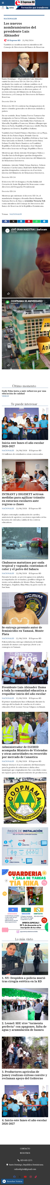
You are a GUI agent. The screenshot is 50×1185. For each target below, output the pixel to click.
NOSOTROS (25, 1153)
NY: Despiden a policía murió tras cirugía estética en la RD (23, 979)
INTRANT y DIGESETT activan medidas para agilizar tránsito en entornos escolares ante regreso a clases (23, 499)
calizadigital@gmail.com (25, 1169)
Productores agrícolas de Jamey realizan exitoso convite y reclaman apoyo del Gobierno (24, 1075)
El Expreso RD (13, 40)
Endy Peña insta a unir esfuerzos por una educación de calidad (24, 392)
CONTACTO (25, 1148)
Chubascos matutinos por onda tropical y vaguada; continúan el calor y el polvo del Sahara (24, 566)
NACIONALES (10, 18)
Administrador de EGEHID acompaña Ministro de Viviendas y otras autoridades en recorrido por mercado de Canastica (24, 752)
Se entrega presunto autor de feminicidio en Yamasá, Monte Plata (23, 631)
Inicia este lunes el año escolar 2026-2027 (23, 444)
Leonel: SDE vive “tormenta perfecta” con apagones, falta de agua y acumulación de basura (24, 1026)
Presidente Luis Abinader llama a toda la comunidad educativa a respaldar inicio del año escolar (24, 690)
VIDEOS (5, 396)
